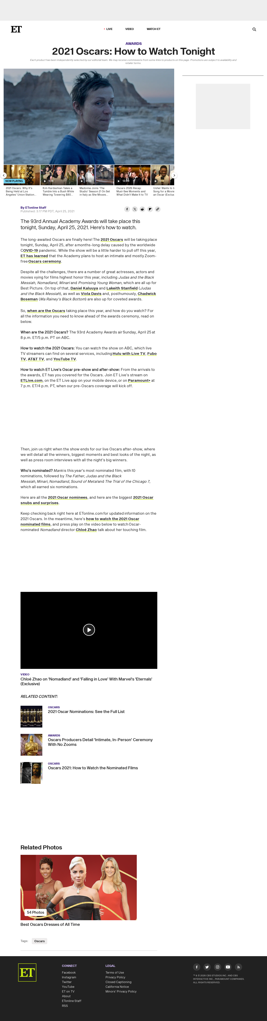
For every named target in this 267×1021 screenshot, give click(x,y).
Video (129, 29)
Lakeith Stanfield (122, 288)
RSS (65, 1006)
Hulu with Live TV (129, 353)
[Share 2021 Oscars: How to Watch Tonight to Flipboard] (150, 210)
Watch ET (154, 29)
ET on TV (68, 991)
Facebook (69, 973)
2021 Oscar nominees (67, 497)
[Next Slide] (174, 175)
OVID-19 (30, 250)
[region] (89, 117)
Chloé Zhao (86, 530)
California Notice (117, 987)
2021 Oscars (112, 239)
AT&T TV (36, 359)
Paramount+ (139, 380)
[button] (89, 630)
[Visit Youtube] (228, 967)
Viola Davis (91, 294)
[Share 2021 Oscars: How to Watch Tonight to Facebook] (127, 210)
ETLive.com (32, 380)
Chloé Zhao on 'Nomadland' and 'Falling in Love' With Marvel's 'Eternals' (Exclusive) (86, 681)
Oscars (39, 941)
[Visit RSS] (238, 967)
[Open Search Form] (254, 29)
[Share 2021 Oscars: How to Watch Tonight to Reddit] (142, 210)
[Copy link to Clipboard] (157, 210)
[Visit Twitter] (207, 967)
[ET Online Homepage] (16, 29)
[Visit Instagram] (217, 967)
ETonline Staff (71, 1001)
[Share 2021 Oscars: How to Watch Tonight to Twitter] (135, 210)
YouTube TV (64, 359)
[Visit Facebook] (196, 967)
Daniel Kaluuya (84, 288)
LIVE (109, 29)
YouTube (68, 987)
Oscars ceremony (44, 261)
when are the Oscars (46, 311)
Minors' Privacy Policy (121, 991)
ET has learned (34, 256)
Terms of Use (115, 973)
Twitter (67, 982)
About (66, 996)
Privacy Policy (115, 977)
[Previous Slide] (4, 175)
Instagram (69, 977)
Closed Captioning (119, 982)
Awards (134, 43)
